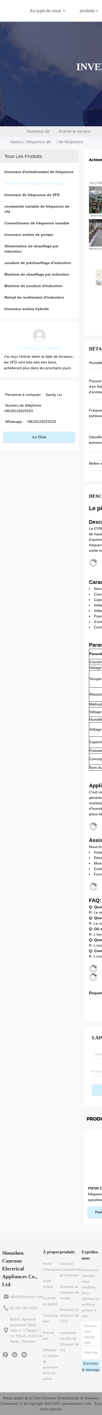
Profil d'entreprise (51, 1266)
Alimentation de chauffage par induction (31, 248)
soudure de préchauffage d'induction (37, 263)
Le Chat (39, 437)
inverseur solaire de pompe (28, 234)
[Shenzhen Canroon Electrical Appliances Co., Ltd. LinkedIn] (15, 1354)
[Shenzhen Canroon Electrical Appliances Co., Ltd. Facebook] (5, 1354)
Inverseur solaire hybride (26, 309)
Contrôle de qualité (50, 1301)
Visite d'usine (48, 1284)
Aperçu (17, 142)
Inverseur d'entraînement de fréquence (38, 172)
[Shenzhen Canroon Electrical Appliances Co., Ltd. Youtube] (24, 1354)
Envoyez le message (91, 1366)
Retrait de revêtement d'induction (34, 297)
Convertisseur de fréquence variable (36, 223)
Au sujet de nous (46, 11)
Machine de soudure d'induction (33, 286)
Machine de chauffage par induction (36, 274)
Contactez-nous (51, 1318)
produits (87, 11)
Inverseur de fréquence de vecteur (39, 142)
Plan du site (48, 1335)
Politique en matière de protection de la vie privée (50, 1364)
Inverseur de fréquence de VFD (32, 195)
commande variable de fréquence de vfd (36, 209)
